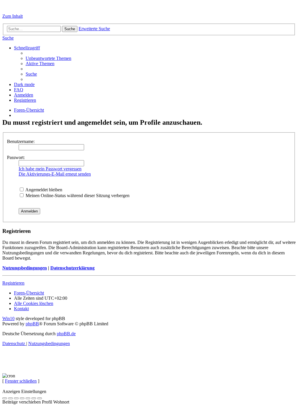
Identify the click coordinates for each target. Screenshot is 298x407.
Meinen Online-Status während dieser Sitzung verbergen (77, 195)
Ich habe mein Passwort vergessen (50, 168)
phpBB (32, 323)
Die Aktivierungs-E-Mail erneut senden (55, 174)
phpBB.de (66, 333)
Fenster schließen (21, 381)
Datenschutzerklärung (72, 267)
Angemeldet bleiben (43, 189)
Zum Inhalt (12, 16)
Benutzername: (21, 141)
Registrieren (13, 283)
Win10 (8, 318)
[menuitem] (8, 37)
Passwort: (16, 157)
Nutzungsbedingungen (24, 267)
